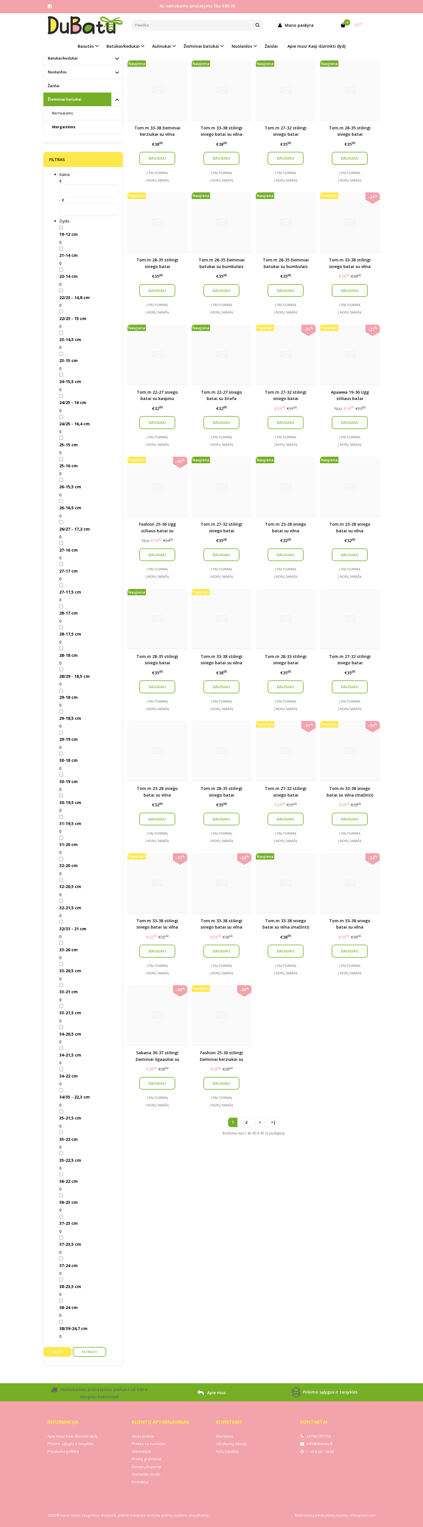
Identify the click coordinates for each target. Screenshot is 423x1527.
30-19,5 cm (70, 802)
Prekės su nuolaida (148, 1443)
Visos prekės (143, 1436)
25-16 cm (68, 465)
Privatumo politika (63, 1451)
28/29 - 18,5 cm (74, 676)
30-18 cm (68, 760)
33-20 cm (68, 949)
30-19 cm (68, 781)
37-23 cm (68, 1223)
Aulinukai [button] (161, 46)
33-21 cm (68, 991)
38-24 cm (68, 1307)
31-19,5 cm (70, 823)
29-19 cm (68, 739)
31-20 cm (68, 844)
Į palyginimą (157, 173)
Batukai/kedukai (63, 58)
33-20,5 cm (70, 970)
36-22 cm (68, 1181)
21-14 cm (68, 255)
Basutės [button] (86, 46)
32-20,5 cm (70, 886)
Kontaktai (140, 1481)
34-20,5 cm (70, 1034)
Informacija (62, 1422)
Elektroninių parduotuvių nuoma (321, 1515)
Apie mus (216, 1392)
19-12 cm (68, 234)
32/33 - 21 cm (72, 928)
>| (273, 1122)
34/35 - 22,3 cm (74, 1097)
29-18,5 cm (70, 718)
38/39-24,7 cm (73, 1328)
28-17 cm (68, 613)
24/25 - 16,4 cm (74, 423)
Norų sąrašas (227, 1451)
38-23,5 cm (70, 1286)
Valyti (57, 1352)
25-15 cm (68, 444)
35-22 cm (68, 1139)
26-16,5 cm (70, 507)
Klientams (229, 1422)
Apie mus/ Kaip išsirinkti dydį (316, 46)
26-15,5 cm (70, 486)
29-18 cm (68, 697)
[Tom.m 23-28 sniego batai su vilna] (157, 751)
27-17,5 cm (70, 592)
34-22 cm (68, 1076)
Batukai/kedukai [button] (123, 46)
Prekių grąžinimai (146, 1458)
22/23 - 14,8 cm (74, 297)
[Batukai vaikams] (85, 25)
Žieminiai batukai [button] (201, 46)
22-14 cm (68, 276)
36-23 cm (68, 1202)
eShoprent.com (363, 1515)
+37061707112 (318, 1436)
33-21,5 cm (70, 1012)
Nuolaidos (57, 71)
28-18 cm (68, 655)
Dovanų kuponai (146, 1466)
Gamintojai (141, 1451)
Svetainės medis (146, 1474)
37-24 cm (68, 1265)
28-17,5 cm (70, 634)
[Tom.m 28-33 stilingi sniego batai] (286, 619)
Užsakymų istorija (231, 1443)
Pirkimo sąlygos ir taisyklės (329, 1391)
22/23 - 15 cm (72, 318)
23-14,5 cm (70, 339)
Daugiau (157, 158)
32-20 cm (68, 865)
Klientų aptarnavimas (160, 1422)
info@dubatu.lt (319, 1443)
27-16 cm (68, 550)
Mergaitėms (63, 126)
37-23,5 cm (70, 1244)
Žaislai (271, 46)
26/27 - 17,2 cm (74, 529)
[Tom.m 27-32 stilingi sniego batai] (350, 619)
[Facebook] (49, 6)
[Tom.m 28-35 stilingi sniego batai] (221, 751)
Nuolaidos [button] (242, 46)
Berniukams (62, 113)
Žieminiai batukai (64, 99)
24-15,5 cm (70, 381)
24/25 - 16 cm (72, 402)
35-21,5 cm (70, 1118)
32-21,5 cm (70, 907)
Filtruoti (89, 1352)
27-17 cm (68, 571)
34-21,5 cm (70, 1055)
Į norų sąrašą (157, 180)
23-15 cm (68, 360)
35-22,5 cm (70, 1160)
